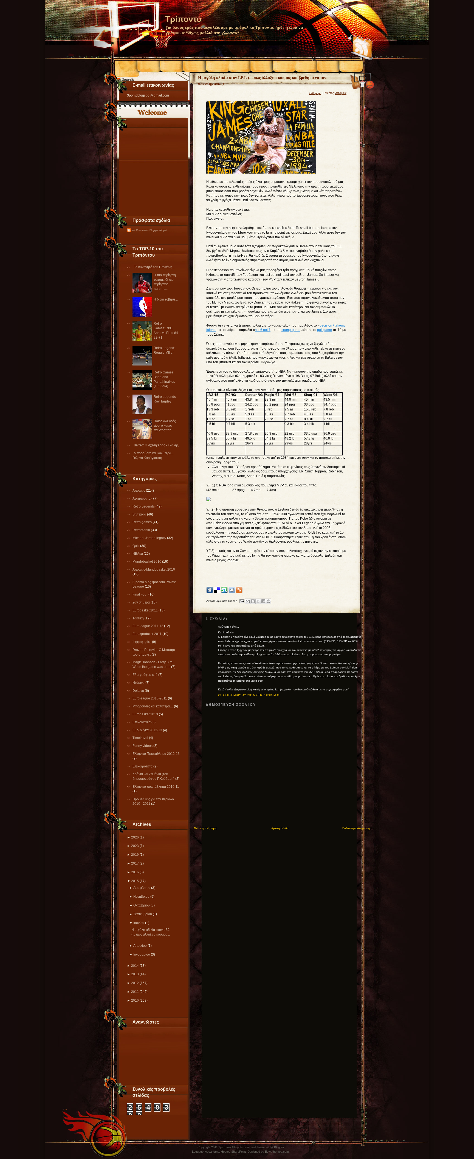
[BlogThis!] (253, 601)
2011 (135, 992)
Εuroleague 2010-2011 (150, 698)
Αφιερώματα (141, 498)
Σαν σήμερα (141, 602)
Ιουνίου (138, 923)
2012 (135, 983)
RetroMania (141, 530)
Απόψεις (139, 490)
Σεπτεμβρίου (142, 914)
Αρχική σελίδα (280, 828)
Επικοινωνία (141, 722)
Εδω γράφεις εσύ (145, 675)
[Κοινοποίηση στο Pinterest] (268, 601)
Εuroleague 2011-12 (148, 626)
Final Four (140, 594)
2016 (135, 872)
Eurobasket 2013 (145, 714)
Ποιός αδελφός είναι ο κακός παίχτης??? (165, 425)
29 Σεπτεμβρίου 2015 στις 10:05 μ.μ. (249, 694)
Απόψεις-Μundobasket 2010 (153, 569)
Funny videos (142, 746)
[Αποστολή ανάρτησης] (241, 600)
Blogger (279, 1147)
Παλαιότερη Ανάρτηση (356, 828)
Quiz (136, 546)
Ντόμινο (138, 683)
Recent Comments (138, 230)
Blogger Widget (158, 230)
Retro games (142, 522)
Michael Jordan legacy (149, 538)
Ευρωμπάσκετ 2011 (147, 634)
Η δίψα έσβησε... (166, 299)
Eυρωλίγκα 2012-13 (147, 730)
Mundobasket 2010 (147, 561)
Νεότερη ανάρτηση (205, 828)
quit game (324, 330)
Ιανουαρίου (141, 954)
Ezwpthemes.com (277, 1151)
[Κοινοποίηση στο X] (258, 601)
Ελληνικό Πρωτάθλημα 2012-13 (156, 754)
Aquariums (212, 1151)
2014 (135, 966)
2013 (135, 974)
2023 (135, 846)
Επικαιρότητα (142, 766)
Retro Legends (144, 506)
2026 (135, 837)
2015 (135, 881)
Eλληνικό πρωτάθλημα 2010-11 (155, 787)
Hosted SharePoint (233, 1151)
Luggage (198, 1151)
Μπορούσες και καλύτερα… (153, 706)
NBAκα (138, 554)
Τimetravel (140, 738)
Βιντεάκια (139, 514)
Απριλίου (140, 946)
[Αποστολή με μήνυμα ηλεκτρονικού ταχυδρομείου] (247, 601)
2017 (135, 863)
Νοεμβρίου (141, 897)
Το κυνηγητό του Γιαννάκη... (154, 267)
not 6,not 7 (262, 330)
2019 (135, 855)
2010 (135, 1000)
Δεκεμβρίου (141, 888)
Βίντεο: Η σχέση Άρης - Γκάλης (156, 445)
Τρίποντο (183, 19)
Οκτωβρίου (141, 905)
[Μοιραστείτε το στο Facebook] (263, 601)
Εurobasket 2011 (145, 610)
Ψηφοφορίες (142, 642)
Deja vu (138, 691)
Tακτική (138, 618)
